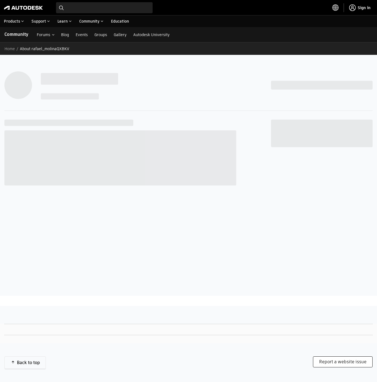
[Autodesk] (23, 8)
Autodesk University (151, 34)
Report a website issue (343, 362)
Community (16, 34)
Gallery (120, 34)
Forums (43, 34)
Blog (65, 34)
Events (82, 34)
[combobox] (104, 7)
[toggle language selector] (335, 8)
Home (9, 49)
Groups (100, 34)
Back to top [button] (28, 362)
